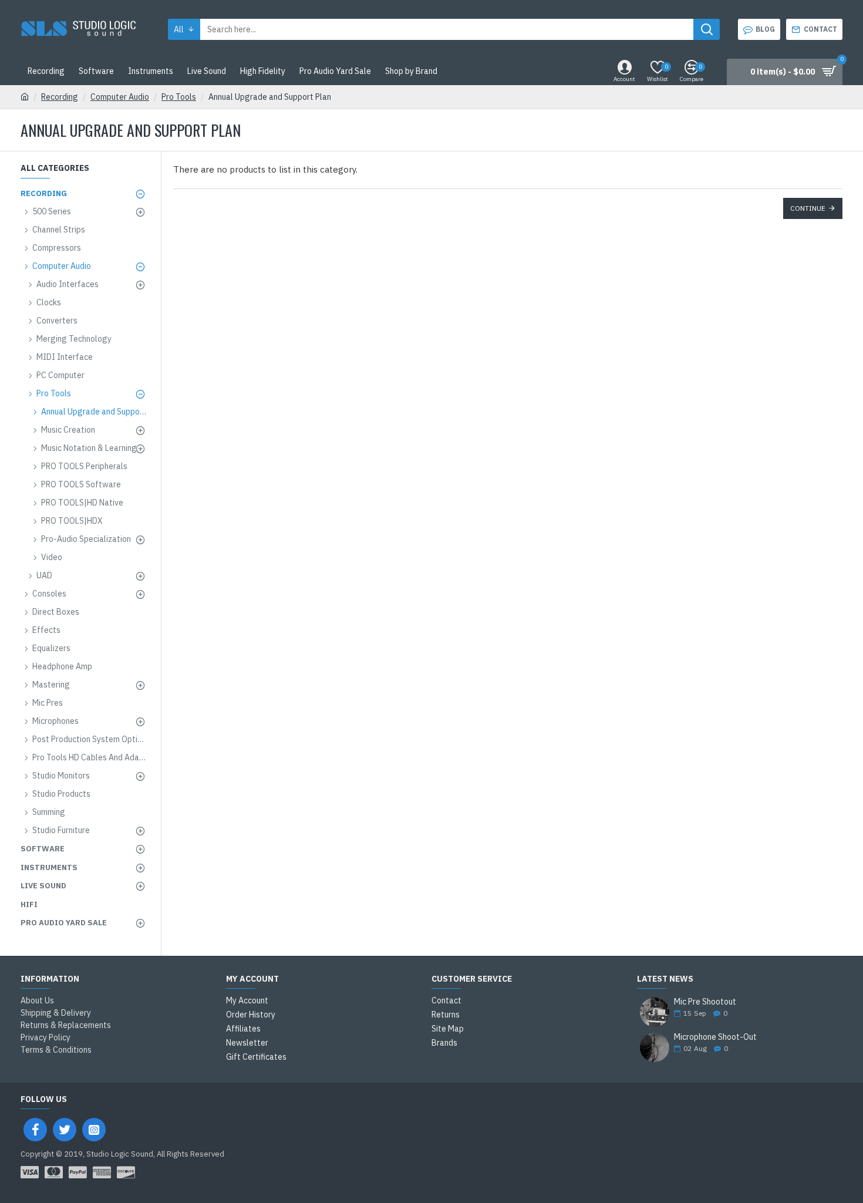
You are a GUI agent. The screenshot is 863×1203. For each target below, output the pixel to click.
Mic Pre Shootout (705, 1002)
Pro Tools (178, 97)
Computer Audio (119, 97)
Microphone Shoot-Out (715, 1037)
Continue (807, 208)
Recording (59, 97)
